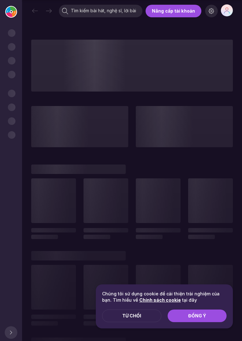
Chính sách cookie (160, 300)
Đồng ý (197, 315)
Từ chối (131, 315)
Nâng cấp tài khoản (173, 11)
